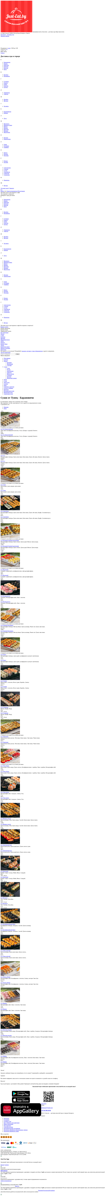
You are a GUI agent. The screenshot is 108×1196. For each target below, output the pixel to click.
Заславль (6, 106)
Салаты (6, 384)
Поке (5, 385)
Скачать (6, 1164)
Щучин (6, 185)
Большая (9, 362)
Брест (5, 69)
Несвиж (6, 137)
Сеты (8, 368)
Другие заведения (5, 352)
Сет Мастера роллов (6, 1029)
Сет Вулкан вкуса (5, 596)
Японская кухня (8, 392)
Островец (6, 146)
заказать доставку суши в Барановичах (32, 351)
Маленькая (10, 364)
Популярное (7, 358)
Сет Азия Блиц (5, 511)
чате (9, 48)
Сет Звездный (4, 871)
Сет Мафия (4, 1056)
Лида (5, 118)
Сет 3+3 (3, 455)
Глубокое (6, 81)
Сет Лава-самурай (5, 950)
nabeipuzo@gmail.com (47, 1107)
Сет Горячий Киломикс (7, 625)
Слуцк (5, 170)
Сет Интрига (4, 897)
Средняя (9, 365)
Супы (5, 381)
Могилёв (6, 129)
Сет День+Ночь (5, 765)
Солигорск (7, 175)
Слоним (6, 169)
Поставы (6, 155)
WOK (5, 379)
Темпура (9, 372)
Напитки (6, 389)
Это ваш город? (5, 188)
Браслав (6, 68)
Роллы (8, 369)
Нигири (9, 376)
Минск (6, 126)
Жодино (6, 101)
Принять (40, 1190)
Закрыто (11, 188)
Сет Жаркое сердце (6, 818)
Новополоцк (7, 139)
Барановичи (7, 62)
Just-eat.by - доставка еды (7, 34)
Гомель (6, 83)
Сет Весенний (4, 569)
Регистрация (21, 191)
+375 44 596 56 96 (46, 1110)
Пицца (5, 361)
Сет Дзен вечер (5, 792)
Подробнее (52, 1190)
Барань (6, 63)
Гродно (6, 87)
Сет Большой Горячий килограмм (10, 540)
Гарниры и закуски (9, 386)
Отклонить (46, 1190)
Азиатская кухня (8, 394)
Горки (5, 84)
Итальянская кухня (9, 391)
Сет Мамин (4, 1003)
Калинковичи (7, 111)
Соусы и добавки (8, 388)
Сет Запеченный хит (6, 845)
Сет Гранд (3, 654)
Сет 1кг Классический (7, 429)
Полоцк (6, 154)
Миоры (6, 128)
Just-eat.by (43, 1103)
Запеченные (10, 371)
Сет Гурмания (4, 707)
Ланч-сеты (6, 382)
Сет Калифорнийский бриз (8, 924)
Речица (6, 161)
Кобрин (6, 113)
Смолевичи (7, 172)
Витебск (6, 74)
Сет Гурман (4, 681)
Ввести (17, 1186)
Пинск (5, 152)
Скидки (6, 359)
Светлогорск (7, 167)
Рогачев (6, 162)
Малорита (6, 123)
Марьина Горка (8, 125)
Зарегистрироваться (12, 191)
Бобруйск (6, 65)
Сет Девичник (4, 736)
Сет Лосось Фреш (5, 977)
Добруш (6, 94)
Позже (2, 1164)
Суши (5, 367)
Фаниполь (6, 180)
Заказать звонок (5, 36)
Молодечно (7, 132)
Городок (6, 86)
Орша (5, 144)
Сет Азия (3, 484)
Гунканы (9, 375)
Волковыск (7, 76)
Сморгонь (6, 173)
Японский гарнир (12, 378)
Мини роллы (10, 374)
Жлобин (6, 99)
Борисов (6, 66)
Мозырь (6, 131)
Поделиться (4, 1170)
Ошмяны (6, 147)
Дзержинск (7, 92)
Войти (2, 191)
